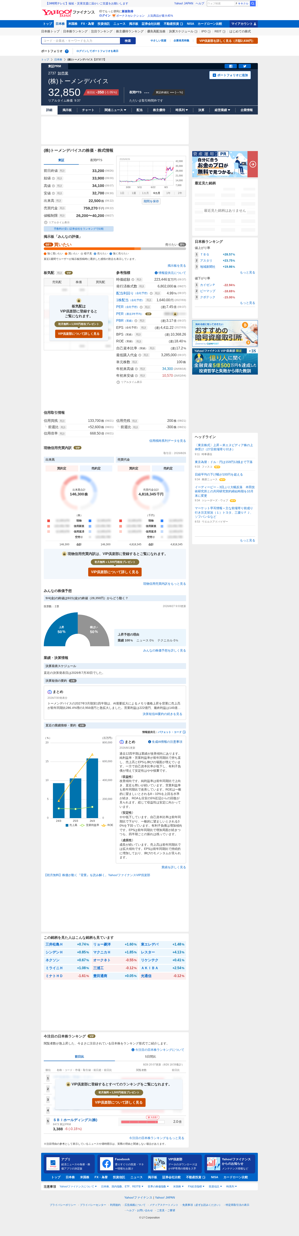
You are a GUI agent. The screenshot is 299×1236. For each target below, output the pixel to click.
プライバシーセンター (93, 1204)
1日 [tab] (122, 193)
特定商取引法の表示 (237, 1204)
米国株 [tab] (177, 1186)
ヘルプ (200, 3)
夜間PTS (96, 160)
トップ (47, 23)
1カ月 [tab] (145, 193)
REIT (218, 31)
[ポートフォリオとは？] (66, 51)
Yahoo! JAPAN (183, 3)
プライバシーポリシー (63, 1204)
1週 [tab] (134, 193)
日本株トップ (50, 31)
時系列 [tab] (230, 1186)
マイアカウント (242, 23)
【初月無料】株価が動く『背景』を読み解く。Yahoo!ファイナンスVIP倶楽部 (97, 875)
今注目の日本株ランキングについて (159, 1049)
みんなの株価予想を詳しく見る (164, 650)
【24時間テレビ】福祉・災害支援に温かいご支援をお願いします (87, 3)
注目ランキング (102, 31)
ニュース (119, 23)
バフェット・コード (170, 732)
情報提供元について (172, 273)
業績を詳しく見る (174, 867)
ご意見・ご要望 (166, 1210)
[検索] (253, 3)
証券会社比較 (151, 23)
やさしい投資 (158, 40)
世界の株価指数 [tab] (157, 1186)
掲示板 (133, 23)
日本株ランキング (75, 31)
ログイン (105, 15)
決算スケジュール (181, 31)
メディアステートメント (164, 1204)
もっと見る (247, 272)
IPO (204, 31)
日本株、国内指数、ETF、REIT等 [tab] (121, 1186)
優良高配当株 (156, 31)
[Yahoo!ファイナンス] (69, 10)
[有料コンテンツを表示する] (175, 314)
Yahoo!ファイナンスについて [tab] (77, 1186)
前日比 (79, 1056)
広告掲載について (135, 1204)
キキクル (243, 3)
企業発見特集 (181, 40)
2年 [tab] (180, 193)
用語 (62, 170)
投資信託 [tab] (214, 1186)
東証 (61, 160)
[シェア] (231, 66)
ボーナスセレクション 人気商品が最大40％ (144, 15)
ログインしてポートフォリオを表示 (97, 51)
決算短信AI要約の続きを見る (162, 714)
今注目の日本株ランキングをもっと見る (156, 1138)
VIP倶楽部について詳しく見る (79, 333)
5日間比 (150, 1056)
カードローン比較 (210, 23)
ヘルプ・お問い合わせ (140, 1210)
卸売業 (63, 73)
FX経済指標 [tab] (195, 1186)
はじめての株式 (240, 31)
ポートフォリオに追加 (232, 75)
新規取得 (127, 11)
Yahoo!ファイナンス (138, 1197)
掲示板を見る (177, 265)
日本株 (60, 23)
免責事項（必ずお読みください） (202, 1204)
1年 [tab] (168, 193)
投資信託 (104, 23)
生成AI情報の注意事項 (167, 741)
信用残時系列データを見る (167, 440)
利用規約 (115, 1204)
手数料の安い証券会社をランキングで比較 (79, 228)
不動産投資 (171, 23)
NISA (190, 23)
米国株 (72, 23)
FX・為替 (87, 23)
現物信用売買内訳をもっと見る (164, 583)
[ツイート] (245, 66)
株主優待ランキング (130, 31)
